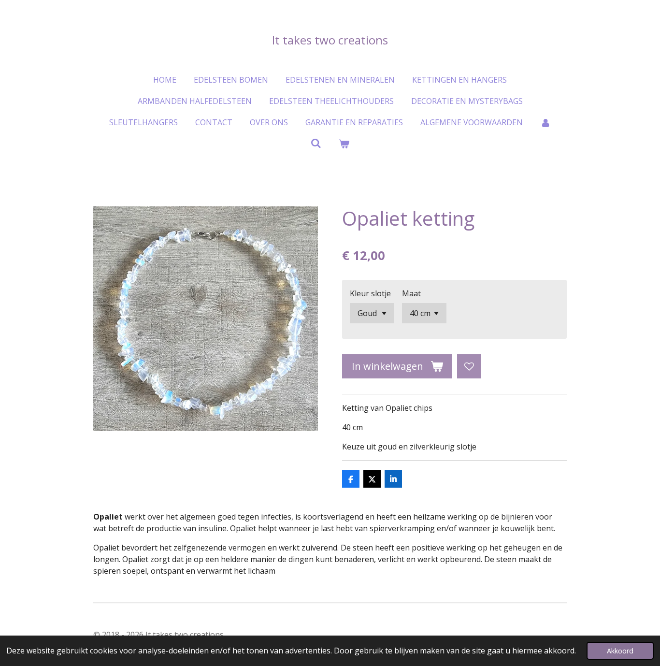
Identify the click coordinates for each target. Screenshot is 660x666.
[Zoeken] (316, 143)
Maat (411, 293)
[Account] (545, 122)
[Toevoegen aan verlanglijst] (469, 366)
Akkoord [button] (620, 650)
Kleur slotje (370, 293)
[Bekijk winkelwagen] (344, 143)
